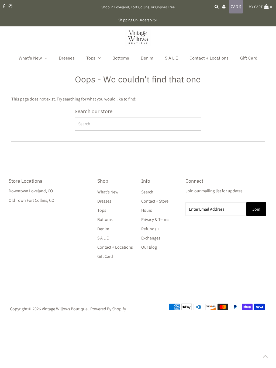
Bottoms (105, 219)
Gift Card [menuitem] (248, 58)
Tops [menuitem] (90, 58)
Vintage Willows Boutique (65, 309)
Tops (101, 210)
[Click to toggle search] (217, 6)
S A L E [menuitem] (171, 58)
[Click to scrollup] (265, 357)
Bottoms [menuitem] (120, 58)
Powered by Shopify (108, 309)
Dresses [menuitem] (67, 58)
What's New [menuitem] (30, 58)
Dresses (104, 201)
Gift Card (105, 256)
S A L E (103, 238)
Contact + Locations (115, 247)
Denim (103, 229)
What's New (107, 192)
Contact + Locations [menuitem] (209, 58)
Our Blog (149, 247)
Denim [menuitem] (147, 58)
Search (147, 192)
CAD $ (236, 6)
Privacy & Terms (155, 219)
